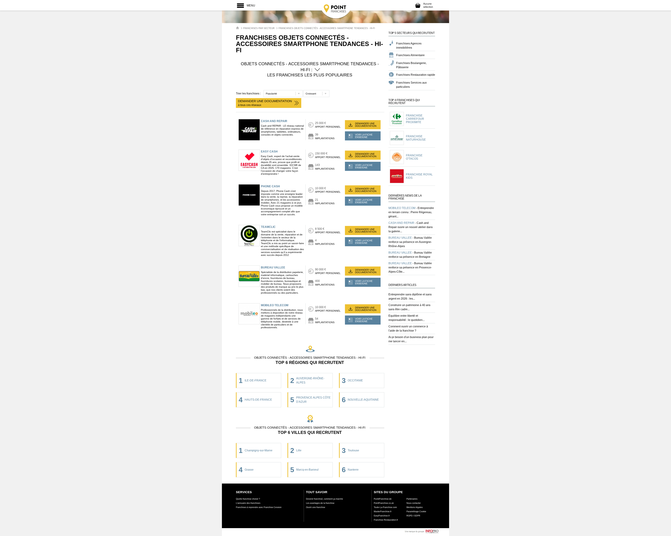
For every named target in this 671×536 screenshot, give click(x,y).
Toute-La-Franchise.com (385, 507)
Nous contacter (413, 503)
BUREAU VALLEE (273, 267)
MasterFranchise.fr (382, 511)
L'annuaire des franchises (248, 503)
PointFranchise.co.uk (384, 503)
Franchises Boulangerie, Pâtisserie (411, 65)
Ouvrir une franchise (315, 507)
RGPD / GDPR (413, 515)
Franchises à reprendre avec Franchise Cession (259, 507)
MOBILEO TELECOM (274, 305)
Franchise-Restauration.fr (386, 520)
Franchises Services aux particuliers (411, 84)
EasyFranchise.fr (382, 515)
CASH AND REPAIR (274, 121)
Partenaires (411, 499)
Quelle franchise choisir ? (248, 499)
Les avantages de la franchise (320, 503)
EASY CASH (269, 151)
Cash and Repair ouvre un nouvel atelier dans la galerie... (410, 227)
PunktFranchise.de (383, 499)
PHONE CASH (270, 186)
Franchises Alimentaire (410, 55)
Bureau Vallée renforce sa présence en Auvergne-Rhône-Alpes (410, 242)
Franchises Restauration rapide (415, 74)
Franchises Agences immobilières (408, 45)
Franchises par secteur (259, 28)
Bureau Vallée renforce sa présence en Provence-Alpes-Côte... (410, 267)
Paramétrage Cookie (416, 511)
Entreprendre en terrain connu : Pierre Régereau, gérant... (411, 212)
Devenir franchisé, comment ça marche (324, 499)
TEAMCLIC (268, 226)
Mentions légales (414, 507)
